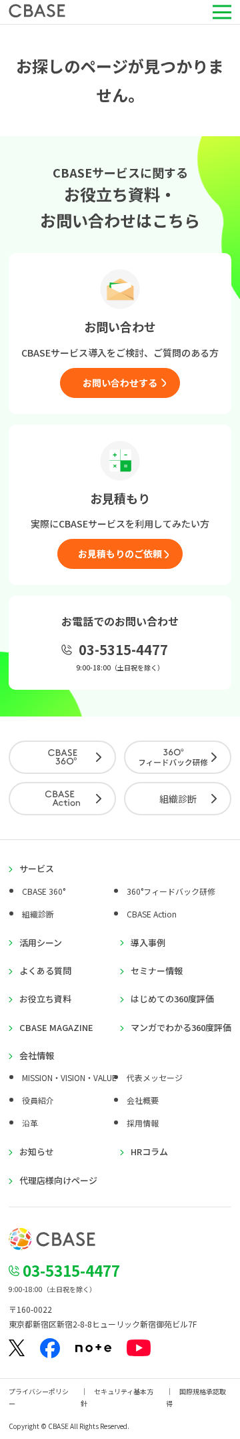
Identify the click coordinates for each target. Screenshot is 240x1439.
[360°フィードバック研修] (177, 757)
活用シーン (40, 943)
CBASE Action (152, 913)
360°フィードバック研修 (171, 891)
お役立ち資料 (45, 999)
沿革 (30, 1122)
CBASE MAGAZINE (56, 1028)
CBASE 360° (43, 891)
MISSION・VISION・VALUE (69, 1077)
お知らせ (36, 1152)
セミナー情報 (157, 971)
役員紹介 (38, 1100)
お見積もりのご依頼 (120, 553)
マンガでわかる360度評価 (181, 1028)
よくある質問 (45, 971)
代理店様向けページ (58, 1181)
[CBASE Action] (62, 798)
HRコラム (149, 1152)
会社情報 (36, 1056)
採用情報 (143, 1122)
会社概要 (143, 1100)
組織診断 (178, 798)
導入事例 (148, 943)
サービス (36, 869)
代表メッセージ (155, 1077)
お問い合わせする (120, 382)
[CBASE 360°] (62, 757)
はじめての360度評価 (172, 999)
